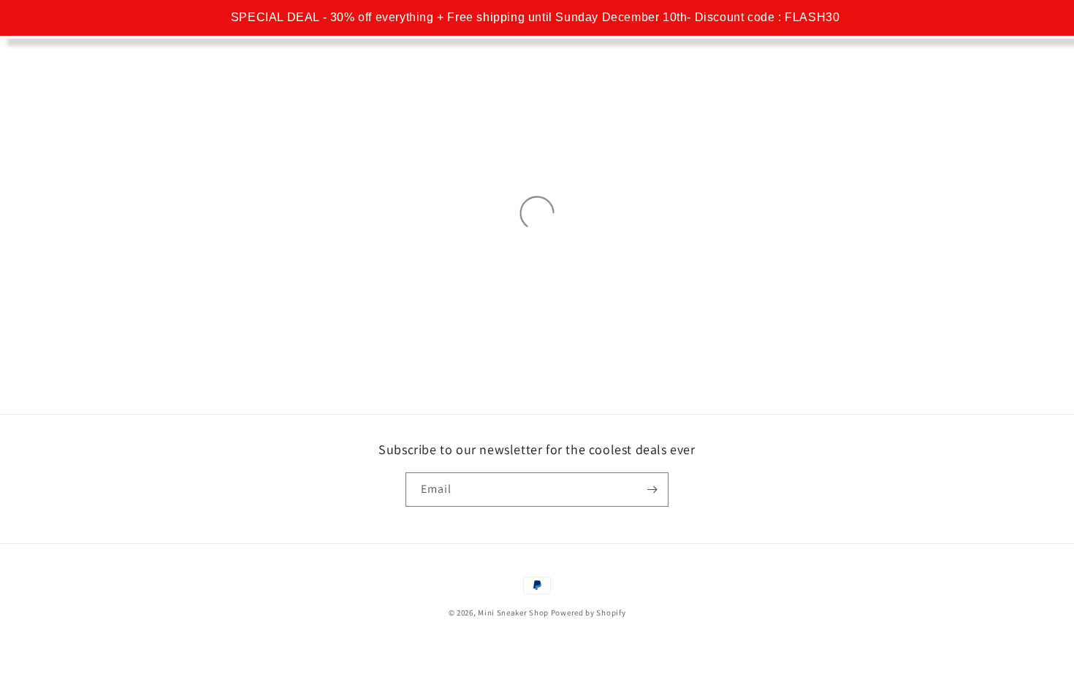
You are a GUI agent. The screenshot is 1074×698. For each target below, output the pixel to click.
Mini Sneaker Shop (513, 612)
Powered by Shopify (588, 612)
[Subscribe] (652, 489)
